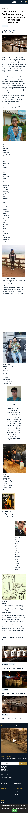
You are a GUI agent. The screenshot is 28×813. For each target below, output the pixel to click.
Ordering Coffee (4, 791)
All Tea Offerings (17, 783)
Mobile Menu (4, 2)
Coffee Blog (16, 794)
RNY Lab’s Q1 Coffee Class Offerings (13, 719)
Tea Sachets (16, 785)
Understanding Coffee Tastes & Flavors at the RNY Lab (14, 669)
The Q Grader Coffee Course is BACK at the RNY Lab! (13, 694)
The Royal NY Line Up (5, 785)
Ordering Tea (3, 792)
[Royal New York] (14, 2)
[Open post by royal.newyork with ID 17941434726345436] (14, 740)
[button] (2, 740)
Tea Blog (15, 796)
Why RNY (2, 802)
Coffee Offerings (4, 783)
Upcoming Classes (17, 791)
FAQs (2, 794)
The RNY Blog (16, 792)
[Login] (23, 1)
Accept (14, 810)
